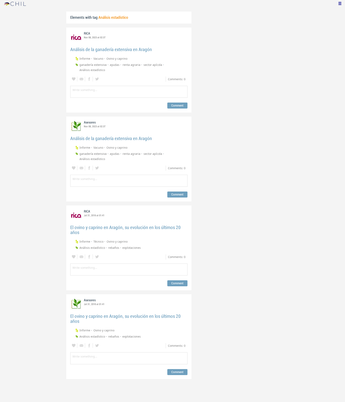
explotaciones (131, 248)
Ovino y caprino (116, 58)
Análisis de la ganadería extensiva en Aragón (111, 49)
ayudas (114, 65)
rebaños (113, 248)
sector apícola (153, 65)
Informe (84, 58)
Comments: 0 (176, 79)
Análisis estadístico (92, 70)
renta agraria (131, 65)
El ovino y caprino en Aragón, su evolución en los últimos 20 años (125, 230)
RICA (87, 33)
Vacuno (98, 58)
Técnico (98, 241)
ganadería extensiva (93, 65)
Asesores (90, 122)
